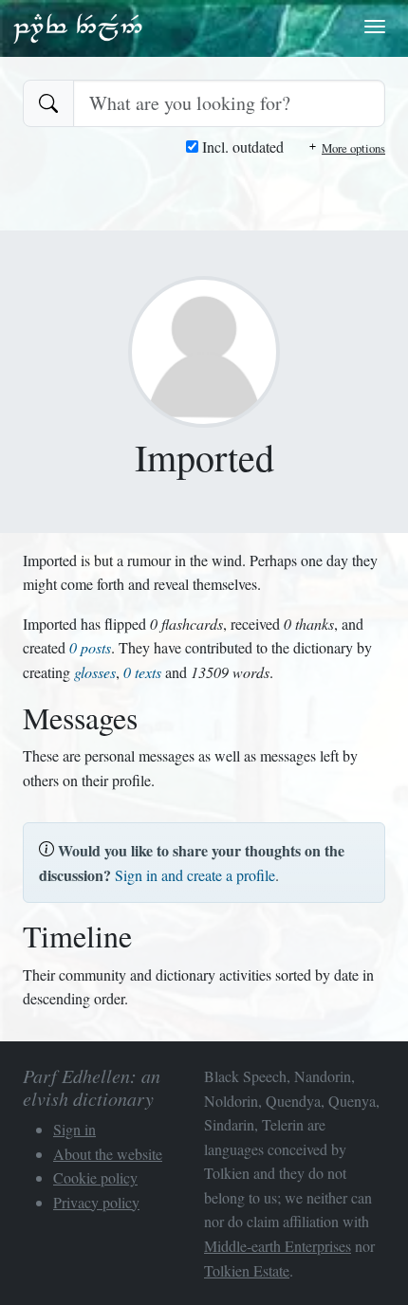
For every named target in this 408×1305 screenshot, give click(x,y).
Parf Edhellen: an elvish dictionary (77, 27)
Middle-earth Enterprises (277, 1246)
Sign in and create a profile (195, 875)
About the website (107, 1154)
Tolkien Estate (246, 1270)
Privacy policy (96, 1202)
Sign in (74, 1129)
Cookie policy (95, 1177)
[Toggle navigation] (375, 26)
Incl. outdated (241, 146)
